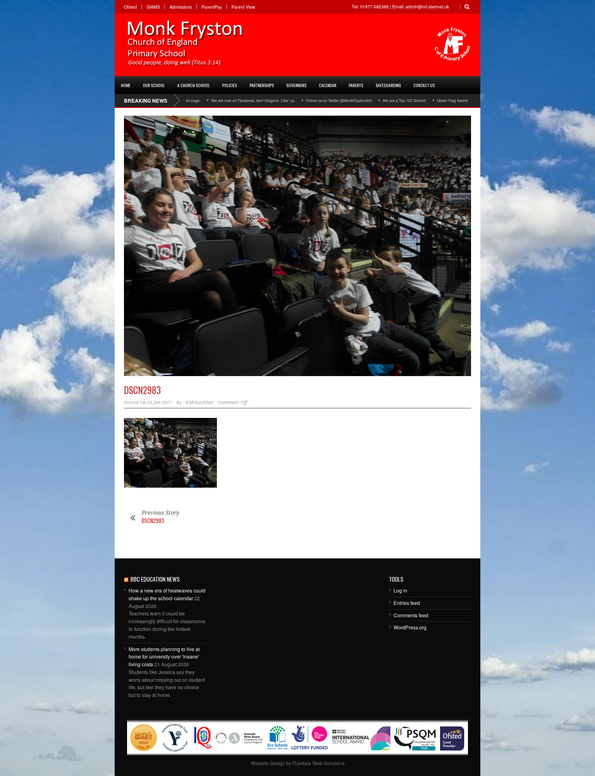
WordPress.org (410, 627)
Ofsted (130, 6)
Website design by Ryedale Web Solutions (298, 763)
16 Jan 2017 (159, 402)
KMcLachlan (199, 402)
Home (125, 85)
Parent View (243, 6)
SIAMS (153, 6)
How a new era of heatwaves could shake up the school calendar (167, 594)
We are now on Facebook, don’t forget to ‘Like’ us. (211, 100)
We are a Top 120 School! (363, 100)
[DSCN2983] (297, 246)
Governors (296, 85)
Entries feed (407, 602)
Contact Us (424, 85)
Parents (356, 85)
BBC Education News (155, 578)
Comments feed (411, 615)
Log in (400, 590)
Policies (229, 85)
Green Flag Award (410, 100)
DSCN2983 (142, 390)
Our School (154, 85)
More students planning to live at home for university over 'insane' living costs (164, 656)
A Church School (193, 85)
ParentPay (211, 6)
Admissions (181, 6)
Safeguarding (388, 85)
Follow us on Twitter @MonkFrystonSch (297, 100)
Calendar (327, 85)
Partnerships (261, 85)
